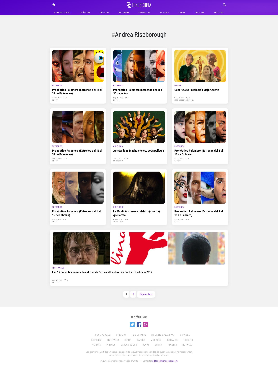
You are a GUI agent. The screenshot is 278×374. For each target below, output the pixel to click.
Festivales (144, 12)
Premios (164, 12)
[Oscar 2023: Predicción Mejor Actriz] (200, 66)
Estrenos (124, 12)
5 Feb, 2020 (179, 219)
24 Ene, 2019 (57, 280)
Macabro (156, 340)
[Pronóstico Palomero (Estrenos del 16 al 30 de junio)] (139, 66)
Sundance (172, 340)
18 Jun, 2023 (118, 98)
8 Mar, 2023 (179, 98)
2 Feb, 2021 (56, 219)
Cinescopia (118, 161)
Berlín (128, 340)
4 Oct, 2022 (179, 159)
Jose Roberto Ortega (184, 100)
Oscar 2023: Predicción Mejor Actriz (196, 90)
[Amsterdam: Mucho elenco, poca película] (139, 126)
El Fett (55, 100)
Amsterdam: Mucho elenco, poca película (138, 150)
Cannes (141, 340)
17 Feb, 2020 (118, 219)
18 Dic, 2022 (57, 159)
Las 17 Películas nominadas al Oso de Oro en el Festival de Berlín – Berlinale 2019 (102, 272)
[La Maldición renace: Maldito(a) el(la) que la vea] (139, 187)
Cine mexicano (62, 12)
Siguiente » (146, 294)
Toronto (188, 340)
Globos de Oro (129, 345)
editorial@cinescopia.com (164, 360)
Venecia (96, 345)
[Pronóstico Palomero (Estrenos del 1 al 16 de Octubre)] (200, 126)
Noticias (219, 12)
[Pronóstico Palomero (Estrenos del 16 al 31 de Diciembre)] (78, 66)
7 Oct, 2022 (118, 159)
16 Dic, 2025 (57, 98)
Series (181, 12)
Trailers (199, 12)
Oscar (177, 85)
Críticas (104, 12)
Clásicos (85, 12)
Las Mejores (139, 335)
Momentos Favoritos (163, 335)
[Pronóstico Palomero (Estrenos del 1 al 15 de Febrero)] (78, 187)
